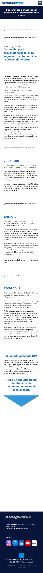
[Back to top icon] (21, 555)
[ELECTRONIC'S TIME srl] (13, 3)
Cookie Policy (21, 567)
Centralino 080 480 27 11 (24, 528)
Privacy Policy (31, 565)
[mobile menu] (40, 3)
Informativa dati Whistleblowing (15, 565)
